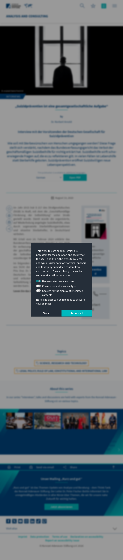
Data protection (39, 536)
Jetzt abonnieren (61, 507)
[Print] (9, 215)
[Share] (9, 229)
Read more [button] (66, 275)
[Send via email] (9, 222)
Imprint (22, 536)
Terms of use (59, 536)
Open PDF (75, 177)
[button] (4, 414)
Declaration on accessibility (86, 536)
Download (95, 271)
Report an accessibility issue (62, 540)
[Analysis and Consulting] (28, 5)
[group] (19, 428)
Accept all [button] (77, 313)
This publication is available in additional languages (61, 172)
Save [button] (46, 313)
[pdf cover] (95, 223)
